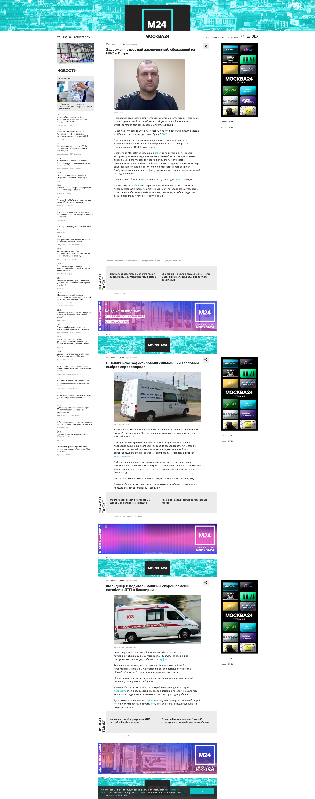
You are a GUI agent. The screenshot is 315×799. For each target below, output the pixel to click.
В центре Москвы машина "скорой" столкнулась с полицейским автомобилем (185, 721)
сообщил (136, 185)
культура (60, 303)
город (68, 193)
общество (61, 232)
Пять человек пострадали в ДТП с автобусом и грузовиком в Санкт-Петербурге (72, 148)
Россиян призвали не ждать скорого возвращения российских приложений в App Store (75, 214)
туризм (60, 125)
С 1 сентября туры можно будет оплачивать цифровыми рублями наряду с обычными (72, 119)
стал (183, 484)
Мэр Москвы (64, 78)
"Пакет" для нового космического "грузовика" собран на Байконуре (72, 176)
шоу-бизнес (61, 320)
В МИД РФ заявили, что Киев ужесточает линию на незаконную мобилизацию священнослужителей (73, 341)
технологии (61, 220)
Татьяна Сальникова (65, 306)
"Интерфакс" (161, 659)
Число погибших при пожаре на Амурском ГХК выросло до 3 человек (73, 328)
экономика (68, 125)
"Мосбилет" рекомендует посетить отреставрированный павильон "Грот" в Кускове (74, 449)
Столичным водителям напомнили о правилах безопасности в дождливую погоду (73, 383)
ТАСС (164, 134)
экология (138, 516)
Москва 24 (157, 36)
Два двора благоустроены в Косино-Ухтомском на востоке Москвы (73, 355)
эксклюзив (75, 245)
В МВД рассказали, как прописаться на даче (74, 227)
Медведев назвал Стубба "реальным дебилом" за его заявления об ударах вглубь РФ (73, 282)
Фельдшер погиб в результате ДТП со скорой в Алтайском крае (131, 721)
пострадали (149, 700)
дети (68, 245)
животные (61, 193)
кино (67, 303)
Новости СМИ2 (104, 335)
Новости (67, 70)
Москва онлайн (76, 303)
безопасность (62, 428)
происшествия (63, 154)
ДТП (71, 154)
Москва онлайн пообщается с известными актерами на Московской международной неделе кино (74, 297)
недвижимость (72, 374)
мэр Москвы (61, 274)
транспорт (70, 205)
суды (59, 259)
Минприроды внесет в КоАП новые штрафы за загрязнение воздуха (130, 501)
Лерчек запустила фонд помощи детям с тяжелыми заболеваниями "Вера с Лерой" (75, 314)
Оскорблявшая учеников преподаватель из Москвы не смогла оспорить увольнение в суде (73, 253)
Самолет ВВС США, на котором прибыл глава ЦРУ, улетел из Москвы (74, 201)
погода (69, 389)
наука (59, 181)
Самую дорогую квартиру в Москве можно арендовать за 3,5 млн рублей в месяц (74, 368)
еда (67, 415)
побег (157, 153)
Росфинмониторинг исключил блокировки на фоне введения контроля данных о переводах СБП (72, 133)
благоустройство (70, 359)
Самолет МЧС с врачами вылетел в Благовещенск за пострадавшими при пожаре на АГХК (74, 163)
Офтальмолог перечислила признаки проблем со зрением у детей (73, 240)
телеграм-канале (123, 456)
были (145, 179)
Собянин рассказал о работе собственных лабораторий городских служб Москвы (75, 106)
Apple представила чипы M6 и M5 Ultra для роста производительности (74, 396)
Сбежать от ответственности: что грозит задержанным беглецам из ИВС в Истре (133, 275)
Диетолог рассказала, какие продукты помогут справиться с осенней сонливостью (74, 409)
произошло (120, 691)
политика (60, 205)
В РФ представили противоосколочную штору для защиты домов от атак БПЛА (74, 423)
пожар (72, 169)
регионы (77, 154)
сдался (178, 179)
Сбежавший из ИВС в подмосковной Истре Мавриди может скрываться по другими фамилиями (185, 276)
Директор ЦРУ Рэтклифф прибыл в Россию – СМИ (72, 435)
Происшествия (132, 44)
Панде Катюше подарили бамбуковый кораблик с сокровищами (74, 188)
